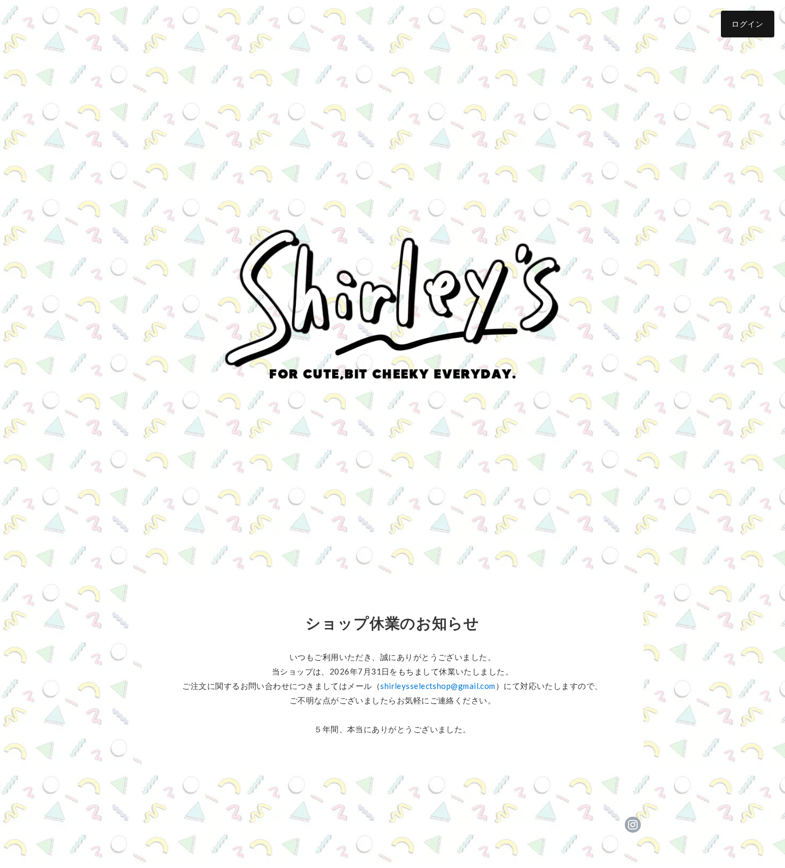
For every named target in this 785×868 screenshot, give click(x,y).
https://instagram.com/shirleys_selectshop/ (633, 825)
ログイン (748, 23)
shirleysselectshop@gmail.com (438, 686)
